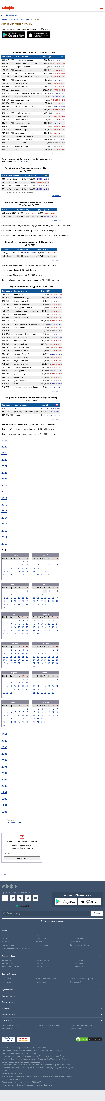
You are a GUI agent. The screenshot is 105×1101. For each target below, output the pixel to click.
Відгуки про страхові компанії (47, 1025)
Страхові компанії (76, 1029)
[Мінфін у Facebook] (5, 898)
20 (7, 572)
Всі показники (11, 15)
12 (4, 568)
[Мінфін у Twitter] (20, 898)
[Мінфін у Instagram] (28, 898)
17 (23, 568)
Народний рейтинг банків (79, 945)
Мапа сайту (9, 875)
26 (4, 575)
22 (15, 572)
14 (11, 568)
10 (23, 565)
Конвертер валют (9, 945)
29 (15, 575)
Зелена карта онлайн (10, 1025)
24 (23, 572)
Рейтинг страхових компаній (81, 1025)
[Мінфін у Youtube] (35, 898)
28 (11, 575)
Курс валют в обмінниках (46, 979)
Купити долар (7, 982)
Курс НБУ (5, 938)
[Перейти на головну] (8, 8)
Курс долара (41, 935)
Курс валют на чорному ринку (81, 979)
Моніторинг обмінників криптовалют (16, 949)
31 (23, 575)
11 (27, 565)
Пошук (97, 913)
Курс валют (6, 935)
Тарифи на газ (75, 942)
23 (19, 572)
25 (27, 572)
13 (7, 568)
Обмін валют (7, 979)
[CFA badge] (37, 1040)
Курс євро (73, 935)
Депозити (39, 942)
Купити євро (41, 982)
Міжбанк (5, 942)
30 (19, 575)
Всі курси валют (14, 823)
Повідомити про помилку (52, 921)
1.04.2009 (24, 161)
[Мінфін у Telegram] (12, 898)
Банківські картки (42, 938)
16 (19, 568)
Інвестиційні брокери (78, 938)
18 (27, 568)
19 (4, 572)
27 (7, 575)
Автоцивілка (7, 1029)
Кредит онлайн (42, 945)
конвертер (56, 154)
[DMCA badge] (89, 1040)
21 (11, 572)
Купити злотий (75, 982)
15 (15, 568)
